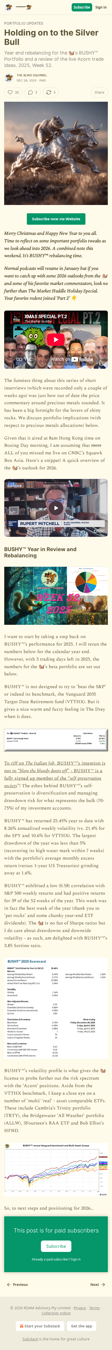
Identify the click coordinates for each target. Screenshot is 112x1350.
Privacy (80, 1307)
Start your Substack (42, 1326)
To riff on (14, 763)
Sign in (101, 7)
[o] (56, 508)
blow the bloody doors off (43, 770)
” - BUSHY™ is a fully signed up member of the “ (53, 774)
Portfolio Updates (23, 23)
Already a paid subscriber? (56, 1259)
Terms (94, 1307)
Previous (20, 1284)
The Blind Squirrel (32, 75)
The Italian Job (39, 763)
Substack (30, 1339)
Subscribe (82, 7)
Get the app (81, 1326)
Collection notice (56, 1313)
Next (94, 1284)
